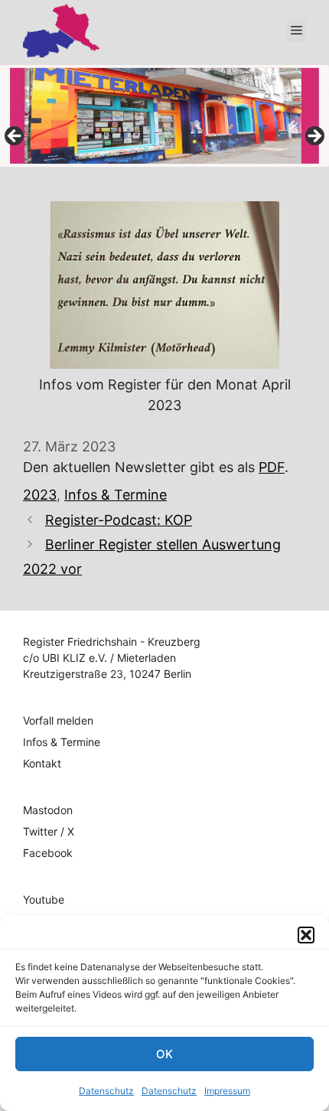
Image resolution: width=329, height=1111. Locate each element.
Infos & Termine (115, 495)
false (15, 136)
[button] (306, 935)
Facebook (48, 852)
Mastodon (48, 809)
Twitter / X (48, 831)
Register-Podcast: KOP (118, 520)
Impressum (227, 1090)
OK (164, 1054)
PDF (272, 467)
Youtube (43, 899)
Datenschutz (106, 1090)
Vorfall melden (58, 720)
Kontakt (42, 763)
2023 (40, 495)
